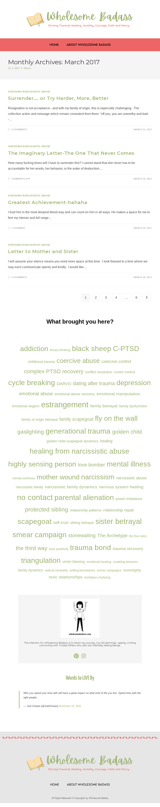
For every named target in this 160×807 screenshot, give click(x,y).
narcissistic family (29, 487)
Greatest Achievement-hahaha (47, 202)
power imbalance (129, 499)
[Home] (9, 68)
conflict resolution (98, 372)
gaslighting (30, 432)
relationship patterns (85, 510)
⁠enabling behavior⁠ (125, 561)
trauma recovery (128, 548)
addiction (34, 349)
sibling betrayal (82, 523)
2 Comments (19, 129)
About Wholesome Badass (89, 44)
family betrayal (103, 406)
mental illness (129, 464)
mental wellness (23, 478)
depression (133, 383)
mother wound (58, 477)
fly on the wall (116, 418)
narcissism (97, 477)
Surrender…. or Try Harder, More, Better (58, 98)
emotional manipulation (118, 394)
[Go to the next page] (146, 297)
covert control (124, 372)
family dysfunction (133, 406)
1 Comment (18, 228)
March (27, 68)
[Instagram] (83, 655)
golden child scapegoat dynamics (72, 441)
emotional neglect (25, 406)
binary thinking (60, 350)
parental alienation (84, 497)
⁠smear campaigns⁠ (109, 570)
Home (54, 44)
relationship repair (118, 510)
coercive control (116, 361)
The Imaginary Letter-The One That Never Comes (71, 153)
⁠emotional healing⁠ (98, 561)
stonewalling (82, 535)
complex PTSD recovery (53, 371)
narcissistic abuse (131, 478)
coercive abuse (78, 360)
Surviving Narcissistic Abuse (29, 91)
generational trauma (78, 431)
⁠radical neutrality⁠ (56, 570)
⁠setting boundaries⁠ (82, 570)
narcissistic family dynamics (71, 487)
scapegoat (35, 521)
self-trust (60, 522)
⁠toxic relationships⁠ (66, 577)
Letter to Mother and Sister (43, 251)
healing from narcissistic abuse (79, 451)
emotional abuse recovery (75, 394)
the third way (31, 548)
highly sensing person (42, 464)
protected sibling (46, 509)
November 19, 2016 (70, 706)
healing (106, 441)
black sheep (91, 348)
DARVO (64, 383)
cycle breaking (31, 383)
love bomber (91, 464)
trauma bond (90, 548)
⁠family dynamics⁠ (30, 570)
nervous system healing (121, 487)
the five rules (138, 536)
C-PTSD (126, 349)
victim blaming (73, 562)
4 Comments (19, 277)
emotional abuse (36, 393)
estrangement (64, 404)
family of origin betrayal (39, 419)
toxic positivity (58, 549)
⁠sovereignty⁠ (132, 570)
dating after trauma (94, 383)
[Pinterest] (76, 655)
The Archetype (112, 535)
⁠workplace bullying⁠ (97, 577)
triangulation (41, 560)
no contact (35, 497)
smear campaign (39, 535)
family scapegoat (76, 419)
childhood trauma (41, 362)
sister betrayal (118, 521)
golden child (127, 432)
